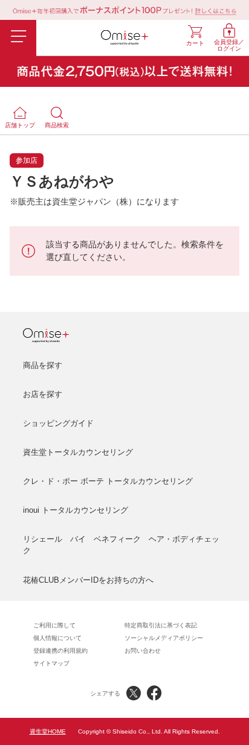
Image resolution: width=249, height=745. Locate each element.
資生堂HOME (48, 731)
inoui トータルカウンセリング (75, 510)
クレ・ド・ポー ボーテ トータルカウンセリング (108, 481)
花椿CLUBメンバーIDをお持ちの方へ (88, 580)
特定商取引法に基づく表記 (160, 625)
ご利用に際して (54, 625)
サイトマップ (51, 663)
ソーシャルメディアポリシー (163, 638)
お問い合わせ (142, 650)
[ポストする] (133, 693)
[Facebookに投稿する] (154, 693)
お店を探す (42, 394)
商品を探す (42, 365)
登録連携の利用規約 (60, 650)
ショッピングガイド (58, 423)
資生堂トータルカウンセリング (78, 452)
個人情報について (57, 638)
